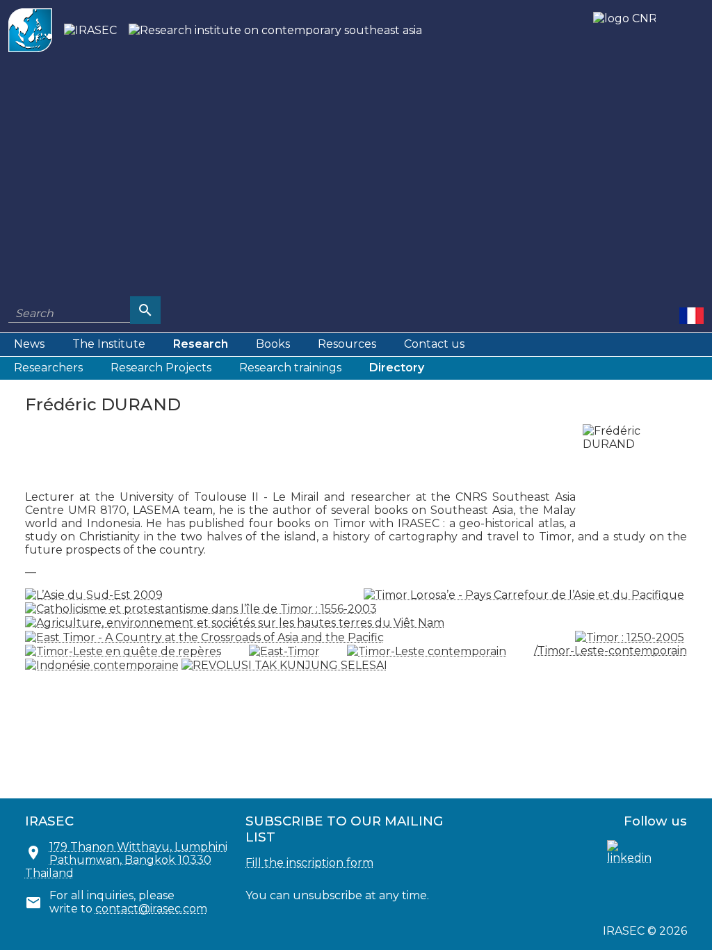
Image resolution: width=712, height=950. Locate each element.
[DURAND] (691, 315)
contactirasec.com (151, 908)
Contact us (434, 344)
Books (273, 344)
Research (200, 344)
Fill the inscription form (309, 862)
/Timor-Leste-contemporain (610, 650)
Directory (396, 367)
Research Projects (161, 367)
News (29, 344)
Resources (347, 344)
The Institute (108, 344)
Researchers (48, 367)
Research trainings (290, 367)
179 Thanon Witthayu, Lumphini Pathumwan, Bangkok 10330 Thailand (126, 860)
